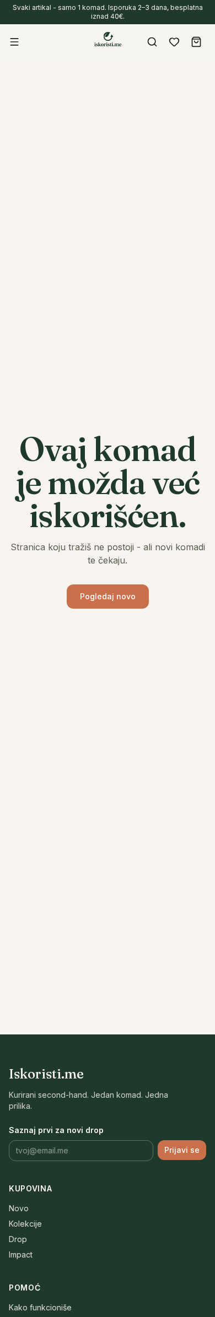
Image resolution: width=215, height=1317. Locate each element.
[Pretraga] (152, 42)
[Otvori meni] (14, 42)
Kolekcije (25, 1223)
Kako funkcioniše (40, 1307)
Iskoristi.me (46, 1074)
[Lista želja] (174, 42)
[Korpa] (196, 42)
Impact (21, 1254)
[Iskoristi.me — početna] (107, 41)
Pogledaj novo (108, 596)
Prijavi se (182, 1150)
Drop (18, 1239)
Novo (19, 1208)
